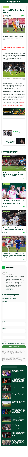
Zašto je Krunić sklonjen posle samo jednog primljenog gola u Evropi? (18, 387)
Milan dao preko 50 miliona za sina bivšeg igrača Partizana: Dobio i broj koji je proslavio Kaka (13, 255)
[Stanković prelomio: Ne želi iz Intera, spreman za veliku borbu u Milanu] (14, 218)
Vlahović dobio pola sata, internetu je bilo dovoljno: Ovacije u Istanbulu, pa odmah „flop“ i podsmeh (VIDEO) (18, 427)
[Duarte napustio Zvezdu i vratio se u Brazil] (6, 373)
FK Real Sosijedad (15, 122)
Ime (3, 321)
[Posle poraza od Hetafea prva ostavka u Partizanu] (6, 404)
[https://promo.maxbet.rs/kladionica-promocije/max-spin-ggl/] (14, 111)
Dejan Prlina (8, 15)
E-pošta (4, 328)
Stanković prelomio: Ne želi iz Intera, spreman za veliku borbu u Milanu (13, 228)
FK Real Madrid (6, 122)
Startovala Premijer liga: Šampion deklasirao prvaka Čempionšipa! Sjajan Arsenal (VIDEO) (13, 174)
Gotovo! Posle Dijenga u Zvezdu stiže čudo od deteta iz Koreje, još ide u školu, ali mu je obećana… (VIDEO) (18, 418)
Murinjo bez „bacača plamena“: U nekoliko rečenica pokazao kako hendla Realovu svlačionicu (13, 201)
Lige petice (5, 7)
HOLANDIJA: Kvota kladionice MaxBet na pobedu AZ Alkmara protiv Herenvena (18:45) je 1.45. (14, 47)
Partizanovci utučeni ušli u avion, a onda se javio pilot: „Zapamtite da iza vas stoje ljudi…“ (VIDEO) (17, 442)
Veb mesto (4, 335)
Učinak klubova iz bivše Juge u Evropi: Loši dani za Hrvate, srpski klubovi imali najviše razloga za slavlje (18, 411)
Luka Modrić (6, 125)
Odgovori (9, 289)
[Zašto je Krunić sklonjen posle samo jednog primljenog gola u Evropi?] (6, 388)
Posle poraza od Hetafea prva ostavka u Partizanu (18, 402)
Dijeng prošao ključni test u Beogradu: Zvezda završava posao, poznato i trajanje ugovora (18, 395)
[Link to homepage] (14, 2)
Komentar (5, 301)
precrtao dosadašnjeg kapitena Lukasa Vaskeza (13, 105)
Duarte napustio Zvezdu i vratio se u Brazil (18, 371)
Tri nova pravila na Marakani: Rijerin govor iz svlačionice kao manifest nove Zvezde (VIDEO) (18, 434)
